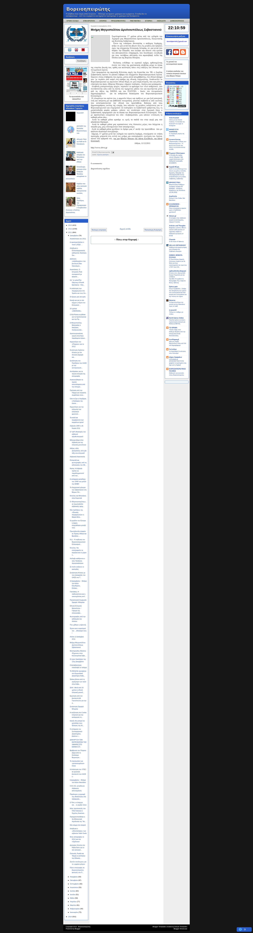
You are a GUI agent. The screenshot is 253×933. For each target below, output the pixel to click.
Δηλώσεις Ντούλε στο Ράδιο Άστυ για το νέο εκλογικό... (77, 847)
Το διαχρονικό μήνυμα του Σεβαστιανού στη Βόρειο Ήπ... (78, 490)
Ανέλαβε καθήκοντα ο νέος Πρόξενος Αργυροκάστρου (77, 561)
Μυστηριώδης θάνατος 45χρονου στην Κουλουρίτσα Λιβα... (78, 653)
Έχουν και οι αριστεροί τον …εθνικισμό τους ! (78, 631)
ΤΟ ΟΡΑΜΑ (173, 328)
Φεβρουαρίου (75, 909)
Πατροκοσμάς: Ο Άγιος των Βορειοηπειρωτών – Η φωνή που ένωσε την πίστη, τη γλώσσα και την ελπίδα (177, 145)
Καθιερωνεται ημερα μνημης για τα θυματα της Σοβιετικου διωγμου (178, 249)
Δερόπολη (173, 196)
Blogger (77, 929)
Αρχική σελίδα (125, 229)
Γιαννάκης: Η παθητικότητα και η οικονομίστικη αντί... (78, 594)
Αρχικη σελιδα (72, 21)
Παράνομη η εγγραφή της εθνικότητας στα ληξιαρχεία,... (78, 796)
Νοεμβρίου (74, 877)
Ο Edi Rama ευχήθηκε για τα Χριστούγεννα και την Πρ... (78, 317)
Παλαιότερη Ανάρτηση (153, 230)
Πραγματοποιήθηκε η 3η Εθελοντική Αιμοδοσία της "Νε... (78, 819)
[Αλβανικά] (83, 50)
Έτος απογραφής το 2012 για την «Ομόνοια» (77, 839)
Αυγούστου (74, 887)
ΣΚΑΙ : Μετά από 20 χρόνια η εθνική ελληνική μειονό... (77, 690)
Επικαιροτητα (89, 21)
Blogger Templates (159, 927)
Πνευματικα (135, 21)
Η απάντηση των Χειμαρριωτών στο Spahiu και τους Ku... (78, 291)
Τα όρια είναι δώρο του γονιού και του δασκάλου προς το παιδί (177, 304)
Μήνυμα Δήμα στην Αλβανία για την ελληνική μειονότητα (78, 442)
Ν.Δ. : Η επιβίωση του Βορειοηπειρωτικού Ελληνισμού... (78, 542)
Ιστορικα (148, 21)
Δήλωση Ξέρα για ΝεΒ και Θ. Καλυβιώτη (82, 141)
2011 (70, 232)
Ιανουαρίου (74, 912)
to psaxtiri (173, 310)
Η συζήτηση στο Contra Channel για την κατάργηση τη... (78, 715)
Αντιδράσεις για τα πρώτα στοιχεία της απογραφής (77, 373)
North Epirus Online (176, 318)
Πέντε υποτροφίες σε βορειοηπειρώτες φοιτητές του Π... (77, 870)
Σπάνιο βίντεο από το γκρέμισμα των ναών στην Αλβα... (78, 681)
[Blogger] (183, 54)
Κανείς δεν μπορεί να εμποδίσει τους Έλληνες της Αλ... (77, 723)
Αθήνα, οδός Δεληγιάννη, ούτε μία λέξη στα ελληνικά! (78, 450)
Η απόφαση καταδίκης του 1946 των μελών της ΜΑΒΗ (78, 481)
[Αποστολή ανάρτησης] (112, 152)
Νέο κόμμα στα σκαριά (78, 825)
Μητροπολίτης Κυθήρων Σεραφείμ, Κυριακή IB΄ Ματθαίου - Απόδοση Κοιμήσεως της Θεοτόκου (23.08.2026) (177, 188)
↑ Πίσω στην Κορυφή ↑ (126, 239)
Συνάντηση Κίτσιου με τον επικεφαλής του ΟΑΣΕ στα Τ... (78, 575)
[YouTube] (176, 54)
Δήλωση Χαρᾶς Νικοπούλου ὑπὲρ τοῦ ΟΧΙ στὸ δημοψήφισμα (177, 343)
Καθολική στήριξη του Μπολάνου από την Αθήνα (81, 157)
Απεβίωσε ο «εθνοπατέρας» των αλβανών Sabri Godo (78, 831)
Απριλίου (73, 902)
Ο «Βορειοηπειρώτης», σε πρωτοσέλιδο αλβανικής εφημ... (78, 504)
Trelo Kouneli (174, 118)
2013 (70, 225)
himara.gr (172, 216)
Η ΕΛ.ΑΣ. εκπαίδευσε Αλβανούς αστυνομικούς (77, 788)
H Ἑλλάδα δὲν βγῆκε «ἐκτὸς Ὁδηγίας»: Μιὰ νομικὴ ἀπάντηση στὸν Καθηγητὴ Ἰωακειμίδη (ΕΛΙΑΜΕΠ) (176, 159)
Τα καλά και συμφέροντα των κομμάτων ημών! (77, 420)
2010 (70, 917)
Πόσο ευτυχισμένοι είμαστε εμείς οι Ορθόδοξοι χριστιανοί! (177, 210)
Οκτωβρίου (74, 880)
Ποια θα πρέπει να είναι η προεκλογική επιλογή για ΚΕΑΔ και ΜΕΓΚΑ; (177, 322)
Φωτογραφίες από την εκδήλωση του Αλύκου (78, 619)
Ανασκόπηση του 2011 (78, 239)
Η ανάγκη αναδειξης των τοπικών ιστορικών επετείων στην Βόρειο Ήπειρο (176, 73)
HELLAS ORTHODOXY (177, 245)
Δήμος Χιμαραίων (175, 357)
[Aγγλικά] (78, 50)
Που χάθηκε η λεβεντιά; (78, 625)
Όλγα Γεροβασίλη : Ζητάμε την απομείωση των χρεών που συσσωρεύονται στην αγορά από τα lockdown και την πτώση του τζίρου (177, 292)
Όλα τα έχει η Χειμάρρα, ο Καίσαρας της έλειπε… (78, 401)
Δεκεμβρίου (74, 236)
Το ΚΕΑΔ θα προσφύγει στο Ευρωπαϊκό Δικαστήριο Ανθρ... (78, 673)
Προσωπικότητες (103, 154)
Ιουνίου (73, 894)
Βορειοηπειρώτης (88, 9)
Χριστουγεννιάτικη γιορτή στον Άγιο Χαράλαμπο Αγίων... (78, 336)
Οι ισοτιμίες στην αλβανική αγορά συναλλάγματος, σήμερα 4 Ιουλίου (177, 220)
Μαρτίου (73, 905)
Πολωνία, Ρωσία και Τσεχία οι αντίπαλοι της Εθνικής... (77, 856)
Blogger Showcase (180, 929)
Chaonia (172, 239)
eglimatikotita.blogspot (177, 271)
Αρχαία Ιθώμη (174, 167)
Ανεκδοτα (161, 21)
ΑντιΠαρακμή (174, 339)
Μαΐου (72, 898)
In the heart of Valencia (176, 241)
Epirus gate (173, 287)
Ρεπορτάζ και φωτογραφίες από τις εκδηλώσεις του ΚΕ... (78, 462)
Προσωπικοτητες (118, 21)
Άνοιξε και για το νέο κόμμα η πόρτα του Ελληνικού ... (77, 302)
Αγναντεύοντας (175, 139)
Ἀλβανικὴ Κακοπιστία (77, 457)
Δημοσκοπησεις (177, 21)
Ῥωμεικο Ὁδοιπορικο (177, 153)
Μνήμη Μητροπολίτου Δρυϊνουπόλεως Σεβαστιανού (78, 645)
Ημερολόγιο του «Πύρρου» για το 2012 (77, 344)
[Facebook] (169, 54)
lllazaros (172, 300)
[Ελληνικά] (70, 50)
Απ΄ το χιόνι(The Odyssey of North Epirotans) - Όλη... (77, 282)
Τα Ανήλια (172, 349)
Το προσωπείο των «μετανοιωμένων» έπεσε (77, 763)
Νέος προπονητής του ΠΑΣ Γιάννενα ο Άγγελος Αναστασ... (78, 811)
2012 (70, 229)
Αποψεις (103, 21)
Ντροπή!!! (80, 113)
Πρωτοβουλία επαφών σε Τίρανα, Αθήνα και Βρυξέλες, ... (78, 533)
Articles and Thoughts (177, 226)
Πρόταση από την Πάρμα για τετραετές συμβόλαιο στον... (78, 392)
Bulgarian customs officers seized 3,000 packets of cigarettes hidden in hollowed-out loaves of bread (177, 231)
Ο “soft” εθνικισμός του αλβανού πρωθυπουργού (78, 434)
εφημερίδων (76, 99)
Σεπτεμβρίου (74, 884)
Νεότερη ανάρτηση (99, 230)
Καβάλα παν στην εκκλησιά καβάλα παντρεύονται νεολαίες (82, 188)
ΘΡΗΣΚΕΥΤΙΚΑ (174, 182)
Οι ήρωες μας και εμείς (78, 297)
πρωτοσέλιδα (76, 97)
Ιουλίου (73, 891)
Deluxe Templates (180, 927)
